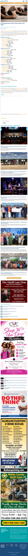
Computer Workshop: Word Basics (7, 80)
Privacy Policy (12, 554)
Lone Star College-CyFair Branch (6, 89)
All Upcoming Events (14, 319)
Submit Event (11, 544)
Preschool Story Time (5, 67)
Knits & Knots (4, 60)
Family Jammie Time (5, 55)
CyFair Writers (4, 54)
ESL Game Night (4, 71)
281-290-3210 (14, 35)
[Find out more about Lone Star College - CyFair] (14, 403)
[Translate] (23, 1)
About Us (16, 544)
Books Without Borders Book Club (6, 69)
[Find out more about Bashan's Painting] (14, 445)
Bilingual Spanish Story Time (6, 58)
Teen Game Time (4, 70)
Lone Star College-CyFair (21, 89)
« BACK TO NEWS (3, 118)
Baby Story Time (4, 53)
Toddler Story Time (4, 38)
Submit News (11, 545)
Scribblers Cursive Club (5, 43)
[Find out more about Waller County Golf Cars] (14, 499)
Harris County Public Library (20, 88)
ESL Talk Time (4, 45)
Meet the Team (16, 545)
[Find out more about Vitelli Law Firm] (14, 291)
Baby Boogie (4, 44)
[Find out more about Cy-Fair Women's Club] (14, 348)
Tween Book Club (4, 59)
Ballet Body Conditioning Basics (6, 49)
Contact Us (16, 554)
